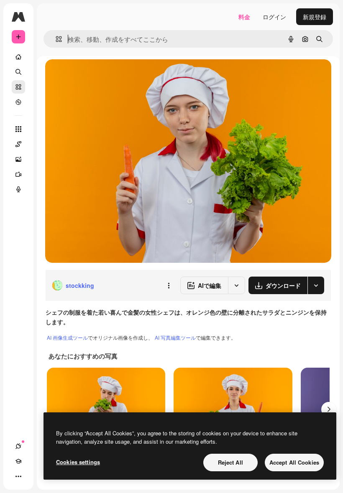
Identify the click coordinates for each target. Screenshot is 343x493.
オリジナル (102, 75)
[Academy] (18, 461)
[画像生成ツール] (18, 159)
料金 (244, 17)
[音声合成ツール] (18, 189)
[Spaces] (18, 144)
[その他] (18, 476)
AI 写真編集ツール (175, 337)
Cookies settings (78, 462)
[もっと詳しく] (18, 102)
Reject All (230, 462)
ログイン (274, 17)
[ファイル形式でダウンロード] (315, 285)
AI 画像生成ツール (67, 337)
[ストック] (18, 87)
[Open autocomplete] (55, 39)
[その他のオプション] (168, 285)
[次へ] (328, 409)
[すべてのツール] (18, 129)
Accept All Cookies (294, 462)
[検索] (18, 72)
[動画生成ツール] (18, 174)
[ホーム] (18, 57)
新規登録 (314, 17)
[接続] (18, 446)
